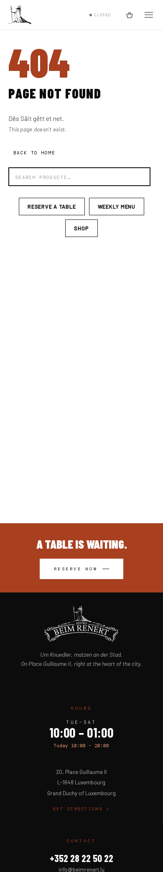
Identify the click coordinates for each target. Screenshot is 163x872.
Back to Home (34, 153)
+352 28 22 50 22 (81, 858)
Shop (81, 228)
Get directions (81, 809)
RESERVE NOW (76, 569)
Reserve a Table (52, 206)
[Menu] (149, 14)
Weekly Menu (116, 206)
